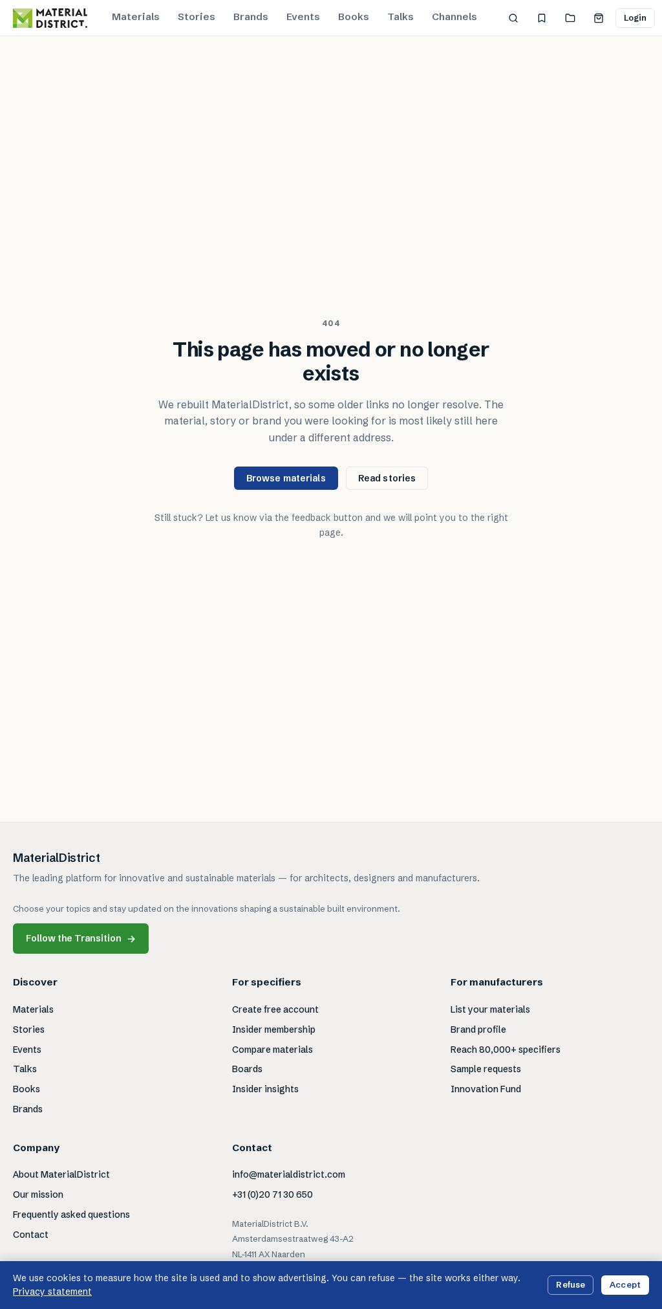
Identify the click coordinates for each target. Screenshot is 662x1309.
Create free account (275, 1009)
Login (635, 17)
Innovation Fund (486, 1089)
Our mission (38, 1194)
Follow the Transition (81, 938)
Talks (400, 16)
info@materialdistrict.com (288, 1174)
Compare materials (272, 1049)
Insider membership (273, 1029)
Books (353, 16)
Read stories (387, 478)
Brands (250, 16)
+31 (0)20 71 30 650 (272, 1194)
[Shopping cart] (598, 18)
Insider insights (265, 1089)
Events (303, 16)
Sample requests (486, 1069)
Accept (625, 1284)
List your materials (490, 1009)
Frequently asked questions (71, 1214)
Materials (136, 16)
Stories (196, 16)
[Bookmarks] (541, 18)
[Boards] (570, 18)
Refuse (570, 1284)
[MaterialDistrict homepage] (50, 18)
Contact (30, 1234)
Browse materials (286, 478)
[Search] (513, 18)
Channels (454, 16)
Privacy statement (52, 1291)
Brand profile (478, 1029)
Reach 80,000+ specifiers (506, 1049)
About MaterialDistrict (61, 1174)
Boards (247, 1069)
